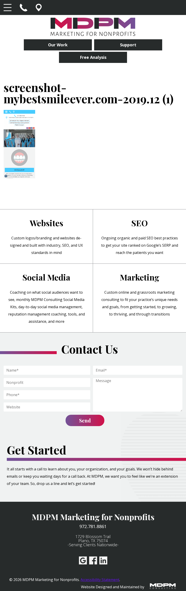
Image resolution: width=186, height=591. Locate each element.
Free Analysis (93, 57)
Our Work (58, 44)
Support (128, 44)
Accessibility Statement (100, 579)
